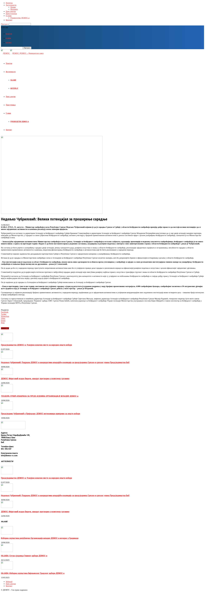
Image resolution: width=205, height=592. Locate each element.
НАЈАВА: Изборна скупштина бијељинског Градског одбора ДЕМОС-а (32, 573)
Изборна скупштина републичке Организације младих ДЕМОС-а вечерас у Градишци (39, 538)
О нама (9, 16)
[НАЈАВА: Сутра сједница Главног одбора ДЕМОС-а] (7, 551)
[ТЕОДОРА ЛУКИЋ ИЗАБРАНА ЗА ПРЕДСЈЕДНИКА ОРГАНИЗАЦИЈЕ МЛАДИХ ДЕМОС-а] (7, 392)
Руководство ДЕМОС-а (19, 18)
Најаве (13, 7)
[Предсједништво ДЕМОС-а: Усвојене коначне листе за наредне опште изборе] (7, 340)
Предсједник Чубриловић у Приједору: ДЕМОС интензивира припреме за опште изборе (40, 413)
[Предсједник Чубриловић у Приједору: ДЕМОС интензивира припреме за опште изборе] (7, 409)
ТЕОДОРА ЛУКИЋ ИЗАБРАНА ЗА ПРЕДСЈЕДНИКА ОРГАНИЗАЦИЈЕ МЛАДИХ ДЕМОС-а (39, 396)
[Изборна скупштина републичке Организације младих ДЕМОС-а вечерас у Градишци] (7, 534)
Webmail (9, 582)
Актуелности (11, 5)
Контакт (9, 20)
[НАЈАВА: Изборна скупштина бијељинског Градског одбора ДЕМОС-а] (7, 569)
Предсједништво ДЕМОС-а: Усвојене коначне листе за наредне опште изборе (36, 345)
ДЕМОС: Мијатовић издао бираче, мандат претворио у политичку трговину (35, 378)
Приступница (11, 14)
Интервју (14, 9)
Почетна (9, 3)
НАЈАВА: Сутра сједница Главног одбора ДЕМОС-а (24, 555)
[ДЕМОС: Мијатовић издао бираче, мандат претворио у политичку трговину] (7, 374)
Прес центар (11, 11)
